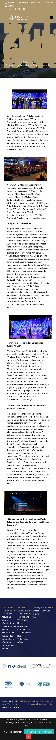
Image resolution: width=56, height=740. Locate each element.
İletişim (24, 3)
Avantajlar (37, 3)
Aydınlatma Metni (46, 704)
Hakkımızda (7, 614)
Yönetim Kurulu (8, 623)
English (10, 6)
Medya (37, 607)
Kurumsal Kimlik (9, 632)
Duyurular (48, 607)
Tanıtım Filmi (7, 636)
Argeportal (12, 3)
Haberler (26, 62)
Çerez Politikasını (43, 722)
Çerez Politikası (31, 701)
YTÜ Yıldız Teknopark (8, 609)
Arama (50, 3)
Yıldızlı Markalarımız (25, 609)
